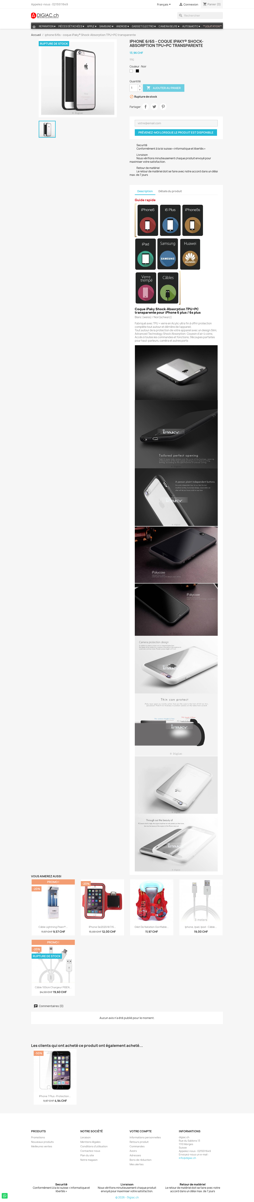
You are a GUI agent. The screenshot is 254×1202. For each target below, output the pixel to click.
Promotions (38, 1137)
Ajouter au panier (164, 88)
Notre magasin (89, 1159)
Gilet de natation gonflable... (152, 927)
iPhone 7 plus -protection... (55, 1096)
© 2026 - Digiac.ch (127, 1197)
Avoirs (133, 1150)
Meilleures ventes (41, 1146)
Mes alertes (137, 1164)
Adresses (135, 1155)
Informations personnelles (145, 1137)
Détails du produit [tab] (170, 191)
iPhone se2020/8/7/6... (102, 927)
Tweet (154, 106)
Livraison (85, 1137)
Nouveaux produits (42, 1142)
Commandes (137, 1146)
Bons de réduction (141, 1159)
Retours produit (139, 1142)
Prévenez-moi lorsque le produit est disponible (175, 132)
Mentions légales (90, 1142)
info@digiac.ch (187, 1158)
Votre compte (141, 1131)
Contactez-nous (90, 1150)
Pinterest (163, 106)
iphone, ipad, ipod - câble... (201, 927)
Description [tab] (145, 191)
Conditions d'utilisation (94, 1146)
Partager (145, 106)
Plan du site (87, 1155)
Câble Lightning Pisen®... (53, 927)
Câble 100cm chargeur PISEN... (53, 987)
